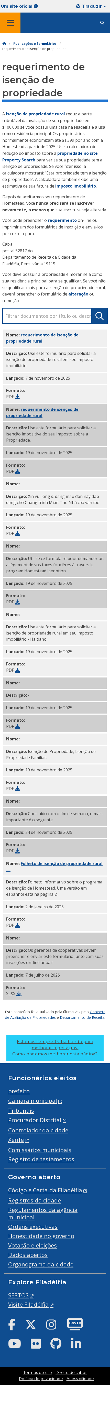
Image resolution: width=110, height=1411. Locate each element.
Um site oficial (17, 6)
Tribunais (21, 1110)
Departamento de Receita (82, 1017)
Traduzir (92, 6)
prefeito (19, 1091)
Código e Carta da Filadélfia (45, 1190)
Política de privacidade (41, 1378)
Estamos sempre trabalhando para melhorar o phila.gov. (55, 1047)
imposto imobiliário (75, 186)
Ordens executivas (33, 1227)
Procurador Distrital (34, 1120)
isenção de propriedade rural (35, 114)
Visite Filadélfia (28, 1304)
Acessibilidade (80, 1378)
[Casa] (4, 43)
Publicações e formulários (35, 43)
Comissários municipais (39, 1150)
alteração (78, 294)
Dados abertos (28, 1255)
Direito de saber (71, 1372)
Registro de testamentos (41, 1159)
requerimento (62, 220)
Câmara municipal (32, 1100)
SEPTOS (18, 1295)
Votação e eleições (32, 1245)
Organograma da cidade (40, 1264)
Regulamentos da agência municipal (43, 1213)
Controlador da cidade (38, 1130)
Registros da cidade (34, 1200)
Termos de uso (37, 1372)
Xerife (16, 1140)
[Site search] (102, 22)
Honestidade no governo (41, 1236)
